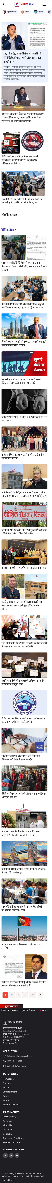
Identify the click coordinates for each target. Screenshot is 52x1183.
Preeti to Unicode (11, 1142)
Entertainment (10, 1091)
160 (32, 995)
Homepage (8, 1078)
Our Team (7, 1129)
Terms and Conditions (13, 1138)
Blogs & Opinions (11, 1104)
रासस (27, 11)
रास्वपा (41, 11)
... (25, 995)
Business (7, 1087)
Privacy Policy (9, 1116)
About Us (7, 1125)
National (7, 1083)
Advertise (7, 1121)
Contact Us (8, 1133)
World (6, 1100)
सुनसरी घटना (11, 11)
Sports (6, 1096)
